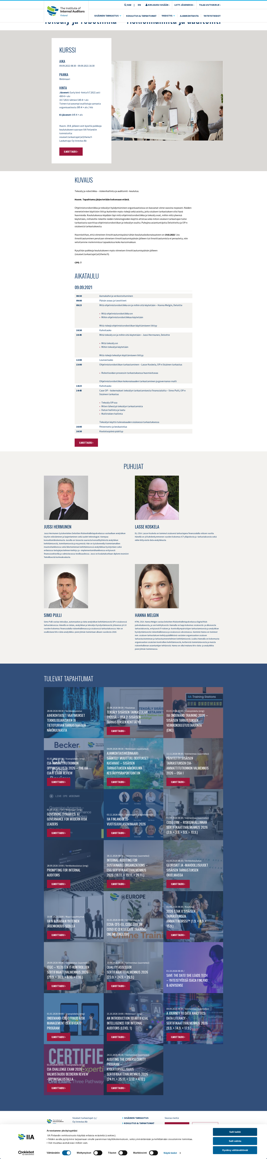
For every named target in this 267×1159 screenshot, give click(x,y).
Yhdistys (167, 15)
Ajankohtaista (189, 15)
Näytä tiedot (170, 1153)
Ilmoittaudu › (71, 151)
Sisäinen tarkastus (106, 15)
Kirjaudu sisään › (159, 4)
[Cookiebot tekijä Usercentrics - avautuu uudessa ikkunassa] (26, 1153)
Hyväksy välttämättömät (235, 1150)
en (139, 4)
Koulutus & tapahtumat (139, 1123)
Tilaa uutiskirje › (210, 4)
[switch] (97, 1152)
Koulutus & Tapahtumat (141, 15)
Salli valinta (235, 1141)
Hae (129, 4)
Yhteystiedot (212, 15)
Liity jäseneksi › (184, 4)
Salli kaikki (235, 1132)
